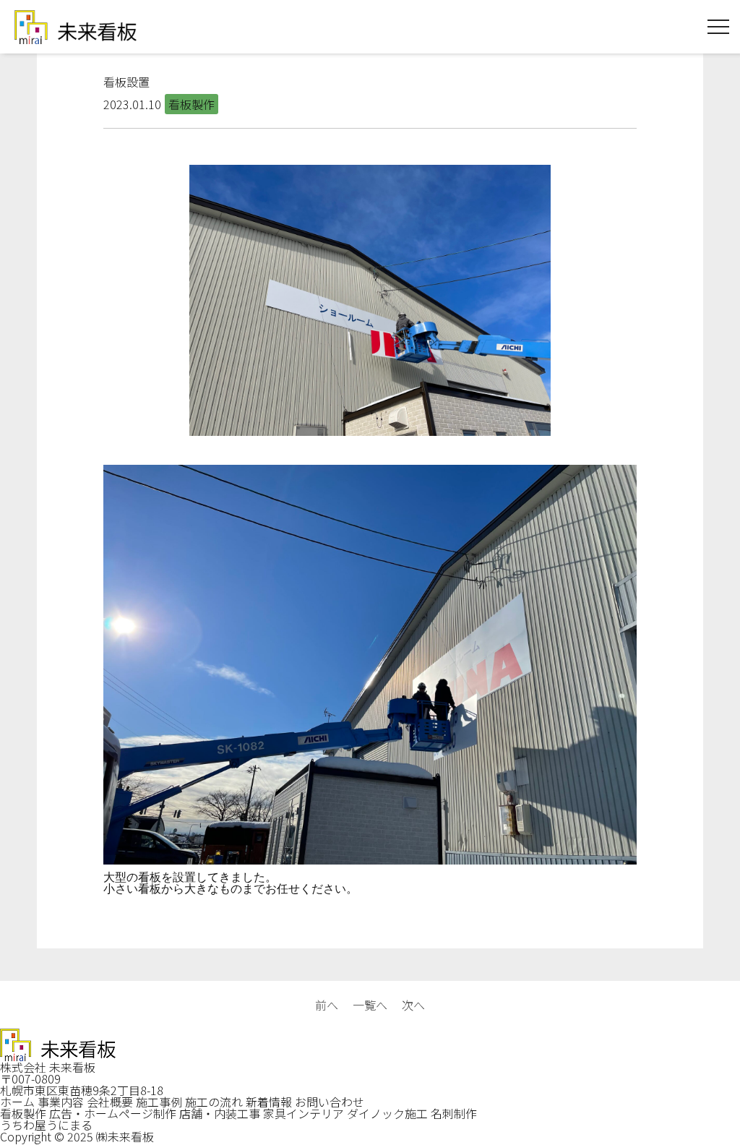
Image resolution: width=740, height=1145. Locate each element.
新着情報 (269, 1101)
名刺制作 (454, 1113)
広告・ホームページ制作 (112, 1113)
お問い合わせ (329, 1101)
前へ (326, 1004)
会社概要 (110, 1101)
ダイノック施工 (387, 1113)
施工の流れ (214, 1101)
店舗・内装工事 (219, 1113)
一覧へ (370, 1004)
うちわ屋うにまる (46, 1124)
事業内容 (61, 1101)
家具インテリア (303, 1113)
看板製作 (23, 1113)
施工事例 (159, 1101)
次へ (413, 1004)
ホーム (17, 1101)
